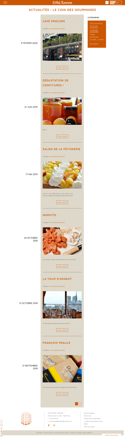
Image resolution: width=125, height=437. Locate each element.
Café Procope (54, 21)
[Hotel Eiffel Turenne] (62, 2)
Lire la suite (62, 67)
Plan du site (87, 416)
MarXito (49, 215)
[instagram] (54, 426)
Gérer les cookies (89, 427)
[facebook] (49, 426)
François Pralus (56, 342)
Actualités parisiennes (94, 27)
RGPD (86, 424)
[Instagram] (1, 435)
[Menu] (5, 2)
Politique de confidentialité (92, 418)
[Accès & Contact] (1, 428)
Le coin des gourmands (94, 31)
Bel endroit (94, 44)
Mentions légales (89, 413)
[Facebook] (1, 431)
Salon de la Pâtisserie (61, 149)
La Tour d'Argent (57, 279)
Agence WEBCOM (87, 432)
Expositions (94, 37)
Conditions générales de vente (93, 421)
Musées (92, 34)
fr (107, 2)
